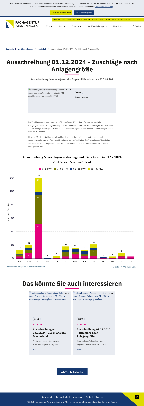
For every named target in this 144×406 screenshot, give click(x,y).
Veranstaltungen (59, 19)
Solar (61, 26)
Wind (48, 26)
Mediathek (42, 49)
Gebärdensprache (124, 19)
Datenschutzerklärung (104, 6)
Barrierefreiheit (62, 397)
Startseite (10, 49)
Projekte (75, 26)
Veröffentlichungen (96, 26)
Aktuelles (86, 19)
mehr (35, 349)
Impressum (77, 397)
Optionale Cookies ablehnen (61, 13)
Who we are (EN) (97, 19)
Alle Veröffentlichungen (72, 372)
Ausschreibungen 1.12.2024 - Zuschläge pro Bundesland (49, 333)
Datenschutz (47, 397)
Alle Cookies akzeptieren (84, 13)
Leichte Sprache (110, 19)
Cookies (99, 397)
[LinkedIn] (137, 398)
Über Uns (117, 26)
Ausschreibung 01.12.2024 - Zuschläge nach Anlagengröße (93, 333)
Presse (79, 19)
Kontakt (89, 397)
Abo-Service (71, 19)
